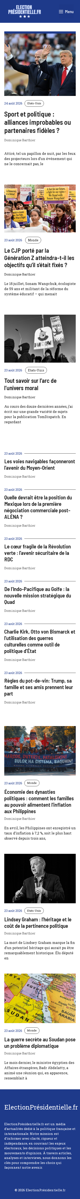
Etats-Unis (34, 103)
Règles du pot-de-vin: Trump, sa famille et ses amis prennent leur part (38, 687)
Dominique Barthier (19, 140)
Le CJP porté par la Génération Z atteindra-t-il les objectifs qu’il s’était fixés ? (39, 257)
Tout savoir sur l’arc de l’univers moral (30, 384)
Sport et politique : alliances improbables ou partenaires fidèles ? (37, 122)
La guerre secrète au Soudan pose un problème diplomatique (40, 1042)
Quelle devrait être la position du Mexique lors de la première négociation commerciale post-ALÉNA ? (38, 507)
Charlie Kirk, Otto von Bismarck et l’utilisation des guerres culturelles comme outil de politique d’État (39, 641)
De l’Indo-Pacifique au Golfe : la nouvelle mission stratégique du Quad (37, 595)
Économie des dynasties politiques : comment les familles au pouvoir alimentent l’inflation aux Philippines (39, 801)
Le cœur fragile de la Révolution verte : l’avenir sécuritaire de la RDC (37, 552)
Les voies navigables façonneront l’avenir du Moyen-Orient (39, 464)
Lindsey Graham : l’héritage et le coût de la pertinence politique (37, 922)
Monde (33, 240)
